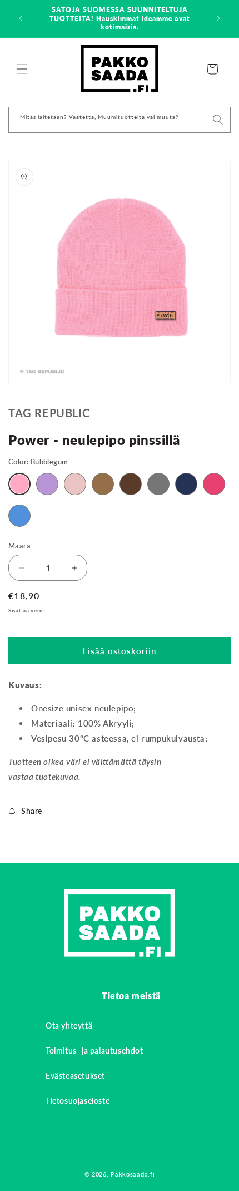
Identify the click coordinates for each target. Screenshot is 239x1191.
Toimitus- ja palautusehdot (94, 1050)
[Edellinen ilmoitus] (20, 18)
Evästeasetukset (75, 1075)
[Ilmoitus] (218, 18)
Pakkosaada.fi (133, 1174)
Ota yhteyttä (69, 1025)
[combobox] (119, 119)
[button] (22, 69)
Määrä (19, 545)
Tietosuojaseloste (77, 1100)
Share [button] (31, 811)
